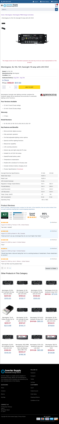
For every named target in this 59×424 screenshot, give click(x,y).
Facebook (33, 372)
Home (2, 15)
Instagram (33, 376)
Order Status (45, 1)
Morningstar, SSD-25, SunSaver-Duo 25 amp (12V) (51, 346)
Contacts (55, 1)
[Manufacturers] (2, 5)
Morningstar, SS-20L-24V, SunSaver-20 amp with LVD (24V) (8, 292)
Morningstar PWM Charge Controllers (23, 15)
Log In (36, 1)
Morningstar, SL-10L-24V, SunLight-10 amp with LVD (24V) (22, 292)
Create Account (34, 391)
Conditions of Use (35, 400)
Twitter (32, 379)
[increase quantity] (15, 87)
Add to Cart (29, 87)
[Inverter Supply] (10, 5)
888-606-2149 (7, 1)
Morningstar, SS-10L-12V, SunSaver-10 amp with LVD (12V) (37, 292)
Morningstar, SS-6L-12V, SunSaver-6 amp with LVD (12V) (36, 346)
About (2, 387)
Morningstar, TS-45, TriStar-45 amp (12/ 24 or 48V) (8, 319)
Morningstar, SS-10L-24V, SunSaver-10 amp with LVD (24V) (51, 319)
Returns (3, 394)
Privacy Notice (21, 416)
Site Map (3, 397)
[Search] (56, 9)
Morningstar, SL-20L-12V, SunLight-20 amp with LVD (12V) (22, 319)
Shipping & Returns (35, 397)
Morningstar (8, 15)
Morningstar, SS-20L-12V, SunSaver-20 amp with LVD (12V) (8, 346)
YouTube (33, 382)
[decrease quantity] (3, 87)
